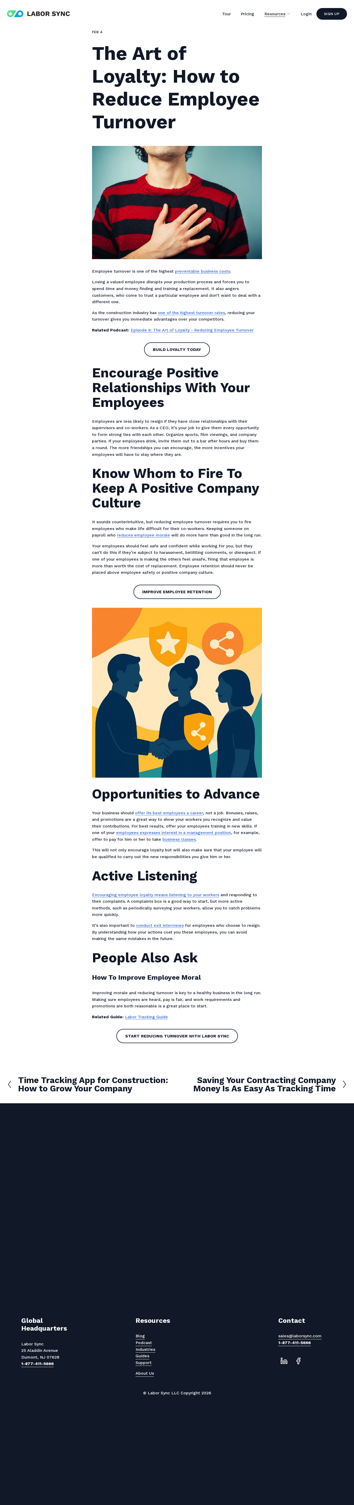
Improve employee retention (177, 591)
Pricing (247, 13)
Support (144, 1362)
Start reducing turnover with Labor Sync (177, 1036)
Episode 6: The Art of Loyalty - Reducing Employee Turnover (192, 330)
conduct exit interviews (160, 925)
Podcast (144, 1342)
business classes (179, 839)
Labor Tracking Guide (146, 1016)
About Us (145, 1373)
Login (306, 13)
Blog (140, 1335)
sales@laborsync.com (300, 1335)
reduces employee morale (143, 535)
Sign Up (331, 14)
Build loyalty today (177, 349)
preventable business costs (202, 271)
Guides (142, 1355)
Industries (145, 1349)
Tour (226, 13)
